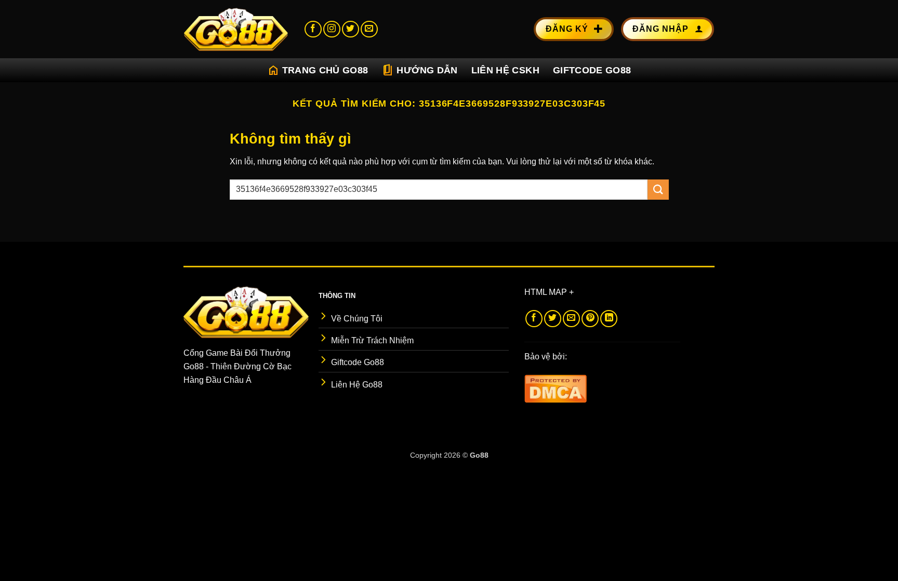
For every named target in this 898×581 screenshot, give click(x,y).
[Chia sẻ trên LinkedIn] (608, 318)
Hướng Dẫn (419, 70)
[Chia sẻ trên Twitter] (552, 318)
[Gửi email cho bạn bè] (571, 318)
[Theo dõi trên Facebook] (313, 29)
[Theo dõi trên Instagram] (331, 29)
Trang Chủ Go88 (317, 70)
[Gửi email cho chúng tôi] (369, 29)
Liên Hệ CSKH (505, 70)
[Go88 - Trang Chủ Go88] (236, 29)
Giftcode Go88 (592, 70)
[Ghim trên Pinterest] (590, 318)
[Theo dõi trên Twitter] (350, 29)
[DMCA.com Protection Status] (555, 387)
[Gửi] (658, 189)
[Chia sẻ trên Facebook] (534, 318)
